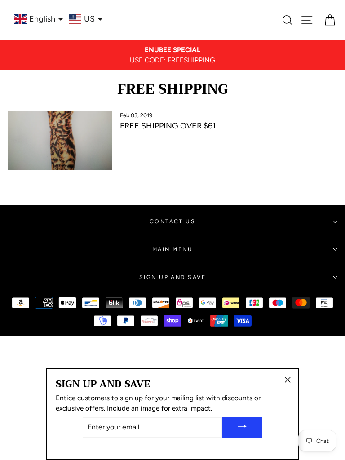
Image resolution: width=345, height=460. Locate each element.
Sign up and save (172, 277)
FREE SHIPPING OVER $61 (168, 126)
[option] (172, 55)
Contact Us (172, 221)
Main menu (172, 249)
